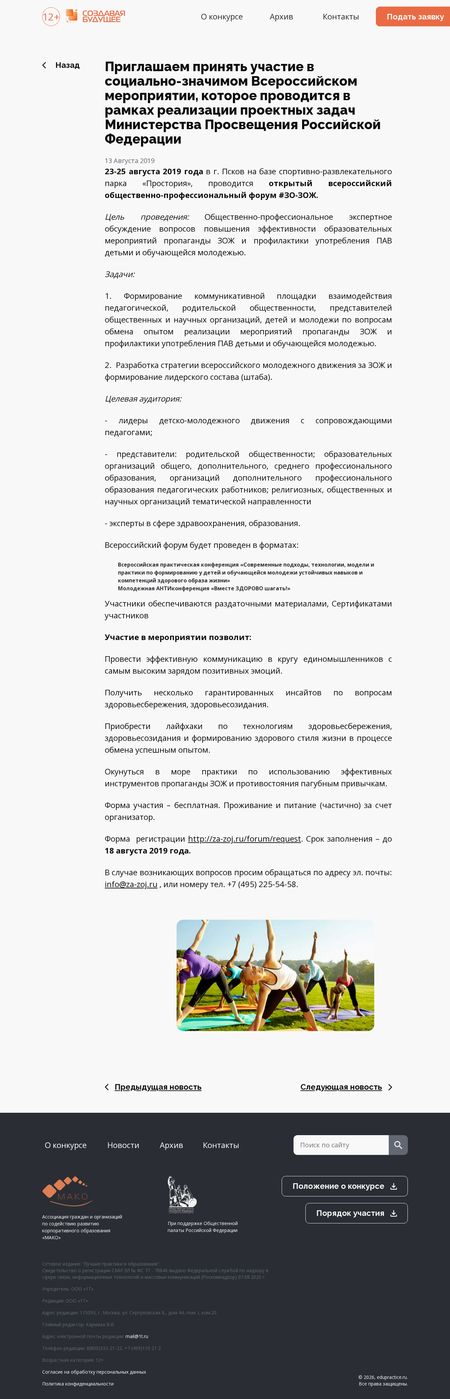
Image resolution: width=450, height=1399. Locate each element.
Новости (123, 1144)
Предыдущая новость (158, 1087)
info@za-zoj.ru (131, 884)
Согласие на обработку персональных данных (94, 1372)
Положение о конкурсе (338, 1186)
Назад (67, 65)
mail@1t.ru (137, 1336)
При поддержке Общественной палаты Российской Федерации (203, 1226)
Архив (281, 16)
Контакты (341, 16)
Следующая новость (341, 1087)
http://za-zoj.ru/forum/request (244, 838)
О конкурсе (222, 16)
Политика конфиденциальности (78, 1384)
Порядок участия (350, 1213)
